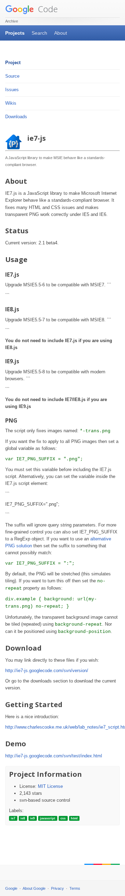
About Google (34, 888)
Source (12, 76)
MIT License (50, 786)
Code (47, 9)
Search (39, 33)
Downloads (16, 116)
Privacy (57, 888)
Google (11, 888)
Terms (74, 888)
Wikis (10, 103)
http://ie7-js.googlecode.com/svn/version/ (46, 670)
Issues (12, 89)
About (60, 33)
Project (12, 62)
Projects (15, 33)
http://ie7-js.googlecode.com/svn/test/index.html (53, 755)
